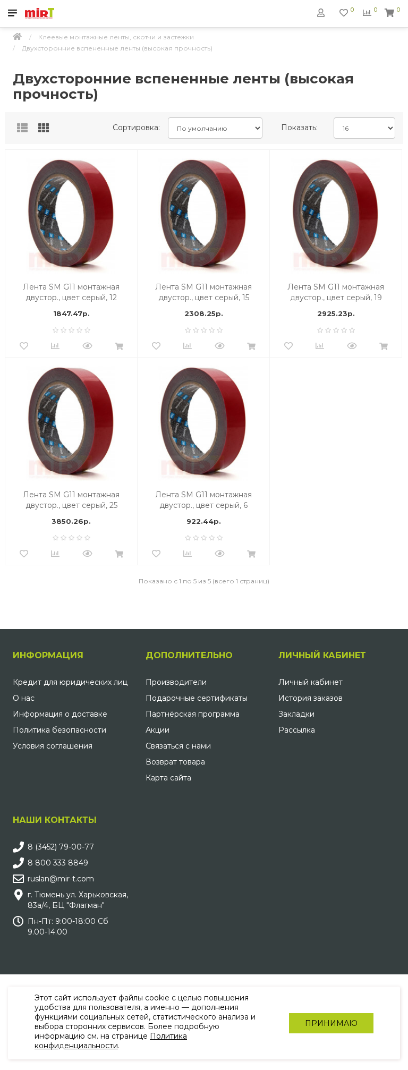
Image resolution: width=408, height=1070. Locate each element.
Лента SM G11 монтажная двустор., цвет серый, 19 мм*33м (335, 292)
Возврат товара (175, 762)
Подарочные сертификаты (197, 698)
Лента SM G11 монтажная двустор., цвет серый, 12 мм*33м (71, 292)
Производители (176, 682)
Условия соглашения (52, 746)
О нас (24, 698)
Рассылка (296, 730)
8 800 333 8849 (58, 863)
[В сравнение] (55, 346)
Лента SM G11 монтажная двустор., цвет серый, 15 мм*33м (203, 292)
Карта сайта (168, 778)
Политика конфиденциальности (111, 1040)
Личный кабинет (310, 682)
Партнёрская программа (193, 714)
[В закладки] (24, 346)
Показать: (299, 127)
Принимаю (331, 1023)
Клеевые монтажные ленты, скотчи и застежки (116, 37)
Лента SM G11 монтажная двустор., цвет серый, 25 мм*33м (71, 500)
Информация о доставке (60, 714)
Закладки (296, 714)
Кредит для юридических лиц (70, 682)
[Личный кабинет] (320, 13)
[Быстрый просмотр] (87, 346)
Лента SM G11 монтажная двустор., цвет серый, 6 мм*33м (203, 500)
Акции (157, 730)
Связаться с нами (178, 746)
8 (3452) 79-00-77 (61, 847)
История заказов (310, 698)
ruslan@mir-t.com (61, 879)
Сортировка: (136, 127)
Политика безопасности (59, 730)
